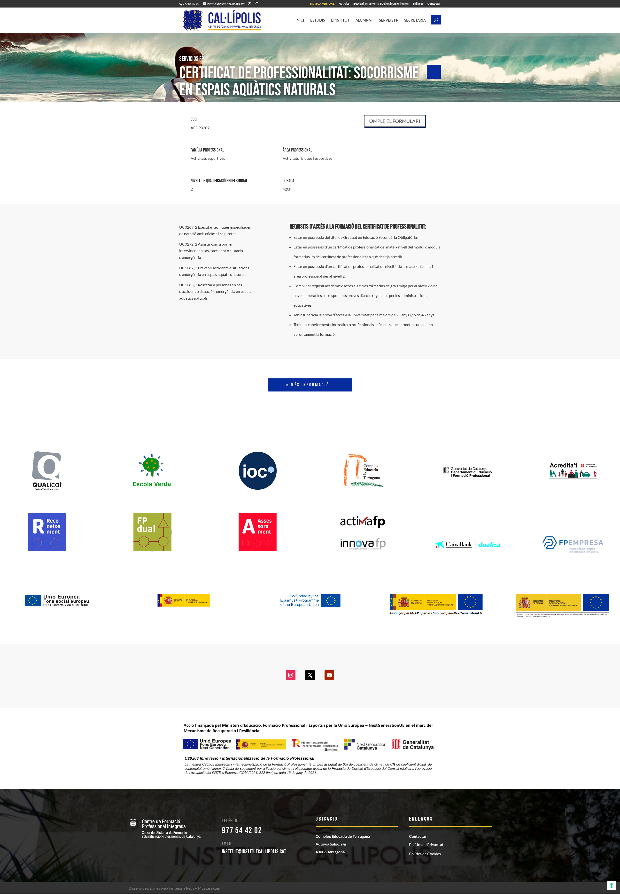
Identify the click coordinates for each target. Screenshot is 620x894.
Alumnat (364, 20)
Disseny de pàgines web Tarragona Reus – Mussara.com (174, 888)
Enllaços (418, 3)
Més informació (310, 385)
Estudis (317, 20)
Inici (299, 20)
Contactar (434, 3)
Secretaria (415, 20)
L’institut (340, 20)
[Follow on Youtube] (329, 675)
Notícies (344, 3)
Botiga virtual (322, 3)
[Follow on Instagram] (290, 675)
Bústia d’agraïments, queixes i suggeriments (381, 3)
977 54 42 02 (242, 830)
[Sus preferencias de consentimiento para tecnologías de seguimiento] (611, 885)
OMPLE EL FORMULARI (399, 121)
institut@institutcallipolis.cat (254, 851)
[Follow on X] (310, 675)
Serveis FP (388, 20)
